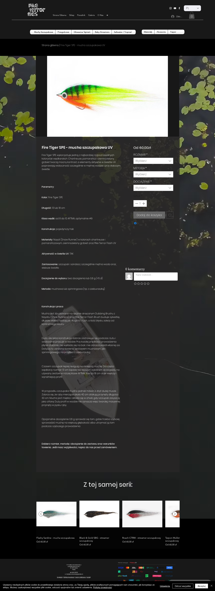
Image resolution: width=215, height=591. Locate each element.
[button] (192, 15)
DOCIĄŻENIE (142, 182)
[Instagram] (170, 8)
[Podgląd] (56, 514)
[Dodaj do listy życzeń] (169, 215)
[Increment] (143, 203)
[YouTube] (174, 8)
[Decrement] (136, 203)
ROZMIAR (140, 155)
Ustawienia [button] (165, 586)
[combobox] (153, 161)
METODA (140, 168)
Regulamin (59, 577)
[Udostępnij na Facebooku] (135, 223)
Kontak (88, 577)
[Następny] (174, 513)
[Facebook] (179, 8)
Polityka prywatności (68, 577)
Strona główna (50, 45)
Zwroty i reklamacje (80, 577)
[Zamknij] (211, 586)
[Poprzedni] (41, 513)
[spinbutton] (140, 203)
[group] (108, 520)
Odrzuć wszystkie (183, 586)
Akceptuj (201, 586)
